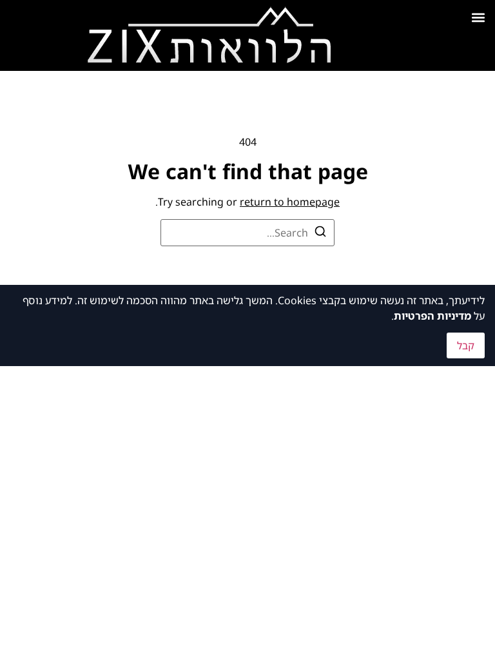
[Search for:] (247, 232)
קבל (465, 345)
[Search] (320, 233)
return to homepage (290, 202)
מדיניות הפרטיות (432, 316)
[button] (478, 17)
